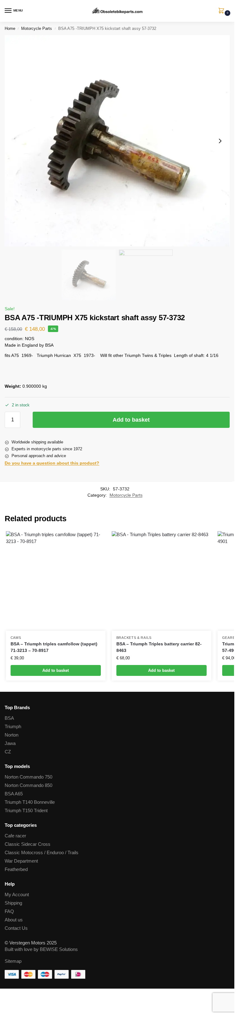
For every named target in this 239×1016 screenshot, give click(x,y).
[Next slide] (220, 140)
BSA (9, 718)
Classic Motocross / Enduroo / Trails (41, 852)
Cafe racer (15, 835)
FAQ (9, 911)
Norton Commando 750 (28, 777)
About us (14, 919)
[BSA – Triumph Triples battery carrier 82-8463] (161, 581)
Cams (16, 637)
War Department (21, 861)
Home (10, 28)
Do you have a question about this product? (52, 463)
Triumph (13, 726)
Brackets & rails (134, 637)
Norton (11, 735)
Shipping (13, 903)
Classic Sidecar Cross (27, 844)
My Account (17, 894)
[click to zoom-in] (117, 140)
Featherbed (16, 869)
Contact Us (16, 928)
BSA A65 (14, 793)
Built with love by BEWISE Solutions (41, 949)
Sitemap (13, 961)
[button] (222, 11)
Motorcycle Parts (36, 28)
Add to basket (131, 420)
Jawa (10, 743)
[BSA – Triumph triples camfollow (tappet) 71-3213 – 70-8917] (55, 581)
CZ (8, 751)
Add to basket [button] (55, 670)
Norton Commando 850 (28, 785)
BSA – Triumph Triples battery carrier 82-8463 (159, 647)
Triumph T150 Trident (26, 810)
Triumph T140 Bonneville (30, 802)
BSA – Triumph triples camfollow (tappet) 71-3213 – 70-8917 (54, 647)
